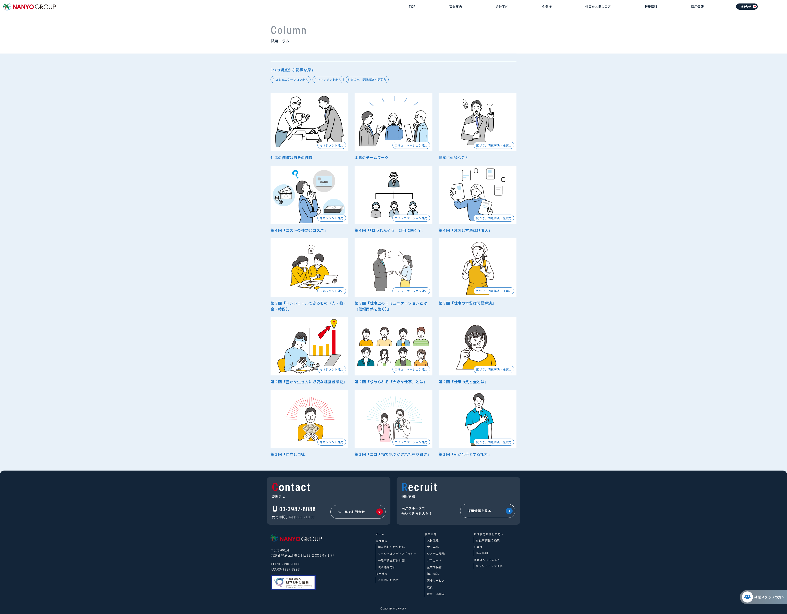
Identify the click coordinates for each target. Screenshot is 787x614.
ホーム (380, 534)
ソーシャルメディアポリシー (397, 553)
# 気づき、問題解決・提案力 (367, 79)
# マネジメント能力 (328, 79)
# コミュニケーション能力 (290, 79)
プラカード (434, 560)
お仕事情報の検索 (488, 540)
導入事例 (482, 553)
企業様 (547, 6)
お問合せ (745, 6)
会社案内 (502, 6)
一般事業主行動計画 (391, 560)
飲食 (430, 587)
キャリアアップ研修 (489, 566)
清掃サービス (436, 580)
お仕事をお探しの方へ (489, 534)
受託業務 (433, 547)
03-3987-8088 (297, 509)
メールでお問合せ (351, 511)
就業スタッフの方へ (769, 597)
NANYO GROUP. (398, 608)
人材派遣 (433, 540)
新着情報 (651, 6)
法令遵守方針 (387, 567)
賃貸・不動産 (436, 594)
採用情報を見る (479, 510)
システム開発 (436, 553)
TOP (412, 6)
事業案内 (455, 6)
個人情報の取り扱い (391, 547)
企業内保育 (434, 567)
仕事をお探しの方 (598, 6)
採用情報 (697, 6)
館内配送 (433, 574)
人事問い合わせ (388, 580)
